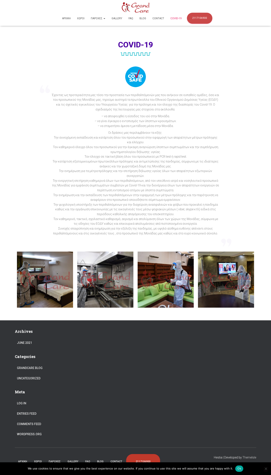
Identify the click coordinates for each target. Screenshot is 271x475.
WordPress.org (29, 434)
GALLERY (117, 18)
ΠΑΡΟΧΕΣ (97, 18)
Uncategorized (28, 378)
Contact (158, 18)
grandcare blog (30, 368)
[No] (266, 469)
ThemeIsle (249, 457)
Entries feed (26, 413)
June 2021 (24, 342)
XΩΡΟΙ (80, 18)
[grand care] (136, 7)
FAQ (131, 18)
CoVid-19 (176, 18)
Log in (21, 403)
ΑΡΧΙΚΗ (66, 18)
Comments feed (29, 424)
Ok (239, 468)
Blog (143, 18)
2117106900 (199, 18)
